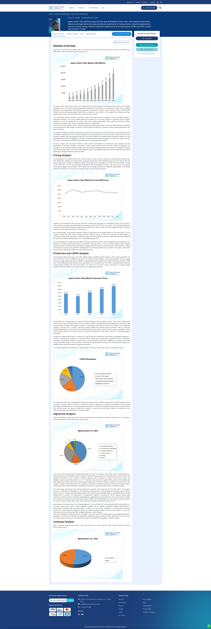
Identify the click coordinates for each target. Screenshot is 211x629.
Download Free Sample (122, 34)
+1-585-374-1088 (86, 607)
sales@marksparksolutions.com (90, 604)
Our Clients (121, 615)
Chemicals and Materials (61, 14)
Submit (70, 600)
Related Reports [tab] (91, 34)
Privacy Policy (147, 609)
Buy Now (148, 38)
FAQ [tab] (82, 34)
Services (144, 2)
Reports (71, 8)
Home (51, 14)
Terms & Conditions (149, 612)
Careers (138, 2)
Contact (152, 2)
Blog (103, 8)
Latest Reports (147, 606)
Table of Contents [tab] (72, 34)
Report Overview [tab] (58, 34)
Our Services (122, 602)
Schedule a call (148, 49)
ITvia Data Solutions (120, 627)
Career (120, 612)
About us (130, 2)
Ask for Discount (148, 45)
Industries (81, 8)
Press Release (93, 8)
